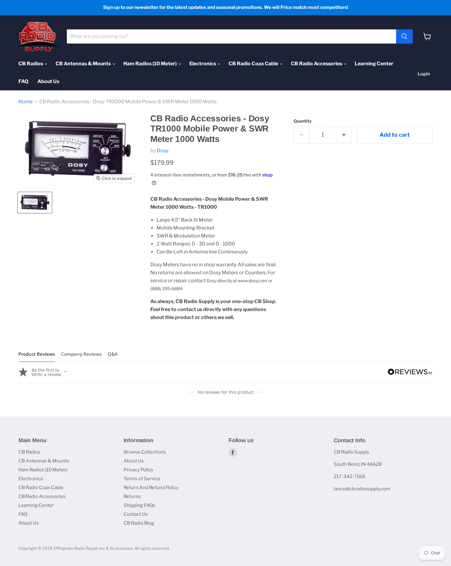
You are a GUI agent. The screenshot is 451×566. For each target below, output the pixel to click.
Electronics (203, 63)
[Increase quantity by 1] (344, 135)
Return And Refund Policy (151, 487)
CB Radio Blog (139, 523)
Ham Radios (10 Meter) (150, 63)
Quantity (303, 121)
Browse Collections (145, 452)
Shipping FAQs (139, 505)
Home (25, 101)
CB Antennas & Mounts (84, 63)
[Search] (404, 36)
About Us (48, 81)
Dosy (162, 151)
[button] (35, 202)
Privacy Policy (138, 470)
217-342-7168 (349, 476)
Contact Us (136, 514)
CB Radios (31, 63)
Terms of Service (142, 478)
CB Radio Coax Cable (254, 63)
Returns (132, 496)
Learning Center (374, 63)
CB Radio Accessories (317, 63)
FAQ (23, 81)
